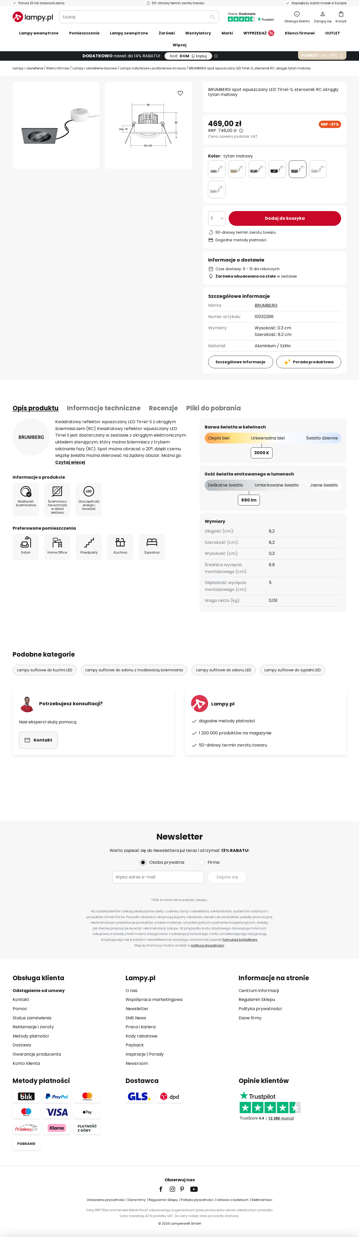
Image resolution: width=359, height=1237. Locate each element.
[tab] (36, 408)
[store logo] (33, 17)
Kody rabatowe (141, 1036)
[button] (180, 93)
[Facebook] (164, 1189)
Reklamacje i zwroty (33, 1027)
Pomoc (20, 1009)
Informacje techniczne (104, 408)
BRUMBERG (266, 305)
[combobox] (139, 17)
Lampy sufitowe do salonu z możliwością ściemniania (134, 670)
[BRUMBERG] (31, 437)
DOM (188, 56)
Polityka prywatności (260, 1009)
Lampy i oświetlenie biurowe (95, 68)
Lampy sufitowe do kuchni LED (44, 670)
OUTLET (332, 33)
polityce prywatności (207, 945)
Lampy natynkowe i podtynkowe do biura (153, 68)
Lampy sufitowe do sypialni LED (292, 670)
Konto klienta (26, 1063)
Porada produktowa (313, 362)
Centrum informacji (259, 991)
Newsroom (137, 1063)
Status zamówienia (32, 1018)
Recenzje (163, 408)
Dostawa (22, 1045)
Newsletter (137, 1009)
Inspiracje (136, 1054)
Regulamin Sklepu (257, 999)
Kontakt (21, 999)
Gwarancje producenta (37, 1054)
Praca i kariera (141, 1027)
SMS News (136, 1018)
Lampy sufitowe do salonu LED (223, 670)
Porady (156, 1054)
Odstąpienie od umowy (39, 991)
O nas (131, 991)
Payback (135, 1045)
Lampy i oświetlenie (28, 68)
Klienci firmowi (58, 68)
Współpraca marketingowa (154, 999)
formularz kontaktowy (240, 939)
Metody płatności (31, 1036)
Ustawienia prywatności (106, 1200)
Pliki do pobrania (213, 408)
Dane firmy (250, 1018)
